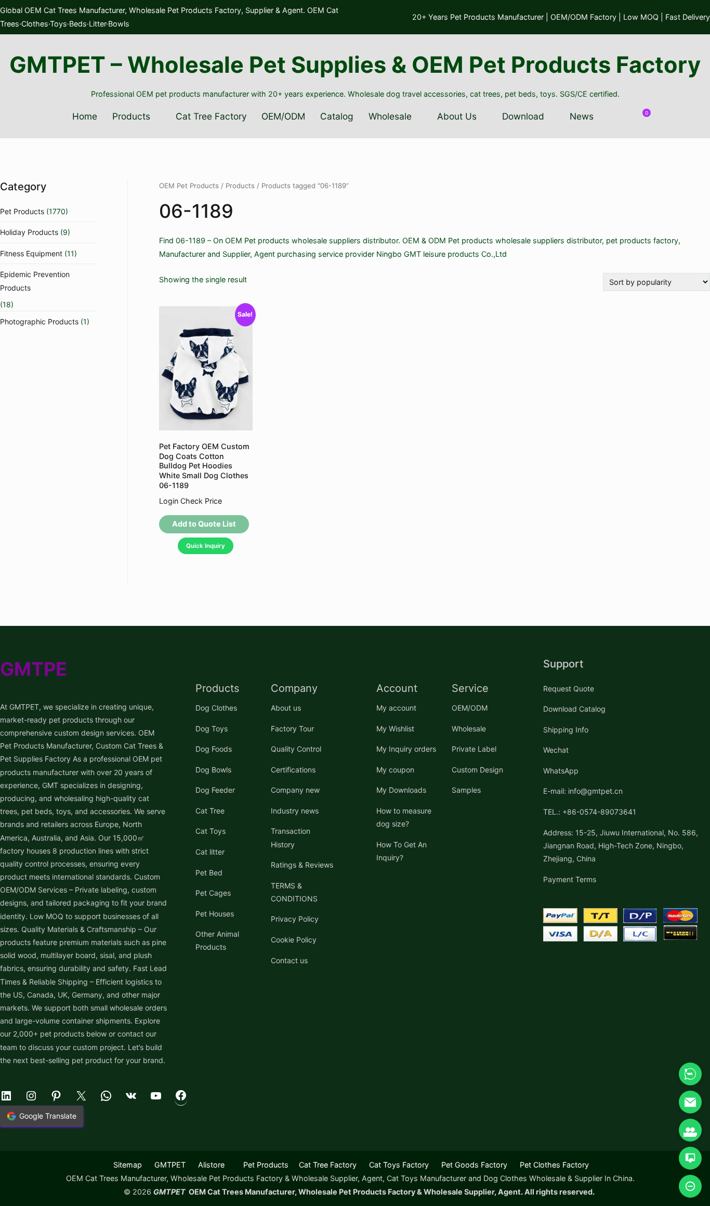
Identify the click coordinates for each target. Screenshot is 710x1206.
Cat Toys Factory (399, 1164)
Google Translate (47, 1115)
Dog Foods (213, 748)
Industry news (295, 810)
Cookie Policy (294, 939)
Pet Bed (208, 872)
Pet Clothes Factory (554, 1164)
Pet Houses (214, 913)
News (582, 116)
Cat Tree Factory (211, 116)
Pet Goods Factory (474, 1164)
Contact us (289, 960)
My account (396, 707)
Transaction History (290, 837)
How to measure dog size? (403, 817)
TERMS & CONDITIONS (294, 892)
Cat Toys (210, 831)
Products (131, 116)
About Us (457, 116)
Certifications (293, 769)
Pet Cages (213, 892)
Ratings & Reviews (302, 864)
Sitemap (127, 1164)
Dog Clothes (216, 707)
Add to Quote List (204, 523)
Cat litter (210, 851)
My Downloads (401, 789)
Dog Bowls (213, 769)
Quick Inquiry (205, 545)
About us (286, 707)
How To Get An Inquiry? (401, 851)
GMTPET (170, 1164)
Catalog (336, 116)
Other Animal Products (217, 940)
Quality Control (296, 748)
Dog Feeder (215, 789)
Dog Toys (211, 728)
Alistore (211, 1164)
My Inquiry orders (406, 748)
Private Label (474, 748)
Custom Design (477, 769)
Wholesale (390, 116)
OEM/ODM (283, 116)
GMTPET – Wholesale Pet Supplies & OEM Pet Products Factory (355, 64)
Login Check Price (190, 500)
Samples (466, 789)
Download (523, 116)
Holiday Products (29, 232)
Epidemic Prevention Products (35, 281)
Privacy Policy (295, 918)
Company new (295, 789)
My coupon (395, 769)
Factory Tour (292, 728)
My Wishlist (395, 728)
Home (84, 116)
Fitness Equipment (31, 253)
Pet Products (22, 211)
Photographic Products (39, 321)
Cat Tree (210, 810)
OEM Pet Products (189, 185)
